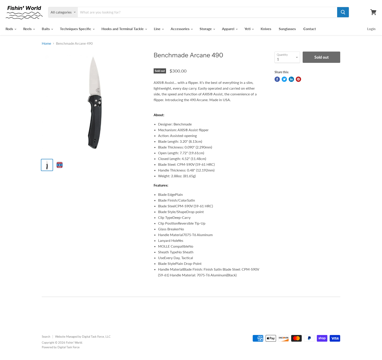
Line (157, 29)
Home (46, 43)
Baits (46, 29)
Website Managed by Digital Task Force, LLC (83, 336)
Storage (206, 29)
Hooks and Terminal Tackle (123, 29)
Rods (10, 29)
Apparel (228, 29)
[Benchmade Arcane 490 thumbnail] (47, 165)
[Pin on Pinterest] (298, 79)
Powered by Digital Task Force (61, 347)
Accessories (180, 29)
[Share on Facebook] (277, 79)
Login (371, 29)
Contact (309, 29)
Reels (27, 29)
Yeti (247, 29)
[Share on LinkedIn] (291, 79)
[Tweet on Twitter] (284, 79)
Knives (266, 29)
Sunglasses (287, 29)
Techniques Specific (76, 29)
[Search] (343, 12)
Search (46, 336)
